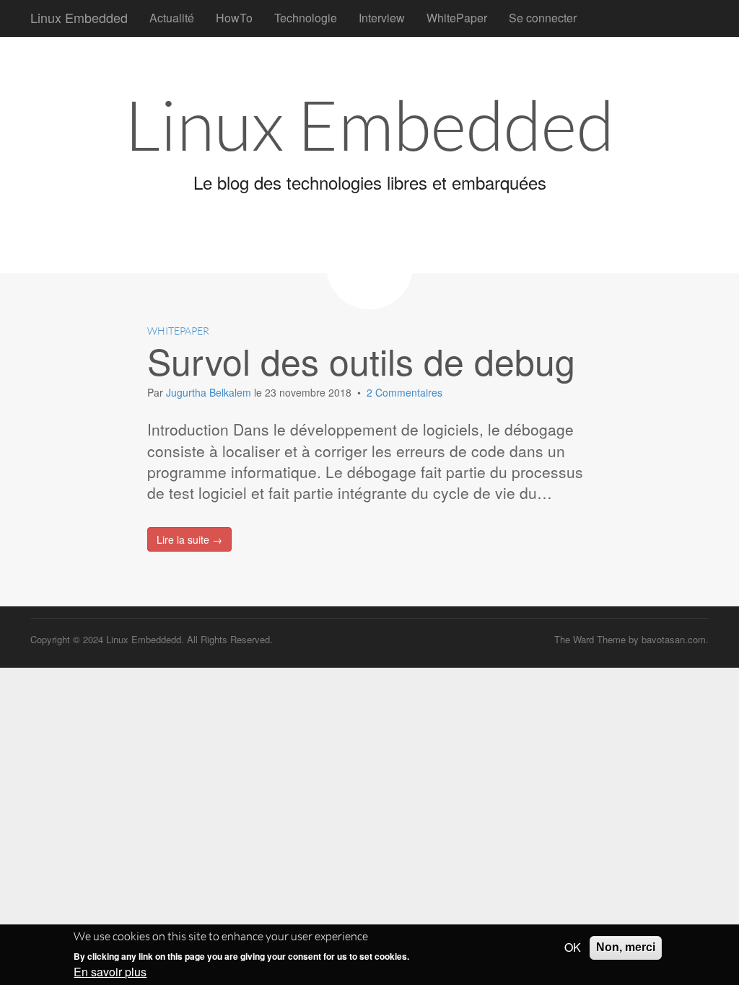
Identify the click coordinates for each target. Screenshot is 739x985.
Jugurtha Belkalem (210, 392)
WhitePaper (457, 17)
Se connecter (543, 17)
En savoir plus (110, 972)
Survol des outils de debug (361, 360)
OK (572, 947)
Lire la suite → (189, 539)
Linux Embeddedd (143, 639)
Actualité (171, 17)
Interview (382, 17)
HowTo (234, 17)
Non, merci (625, 947)
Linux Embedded (79, 17)
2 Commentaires (404, 392)
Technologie (305, 17)
